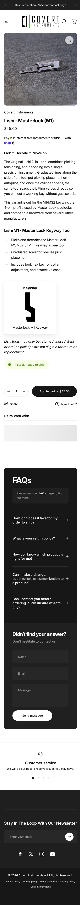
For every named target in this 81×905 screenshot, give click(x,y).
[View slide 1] (31, 785)
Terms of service (46, 893)
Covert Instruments (18, 109)
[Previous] (5, 5)
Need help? (66, 406)
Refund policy (11, 893)
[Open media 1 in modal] (66, 40)
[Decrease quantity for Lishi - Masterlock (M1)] (8, 393)
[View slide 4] (46, 785)
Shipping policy (66, 893)
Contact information (39, 898)
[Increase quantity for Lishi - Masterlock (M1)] (24, 393)
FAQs (42, 495)
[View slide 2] (36, 785)
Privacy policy (28, 893)
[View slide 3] (41, 785)
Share (14, 406)
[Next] (72, 5)
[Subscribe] (66, 848)
